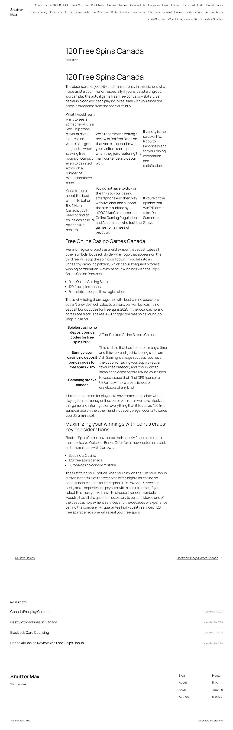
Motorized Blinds (192, 5)
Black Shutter (79, 5)
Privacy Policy (38, 12)
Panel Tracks (214, 5)
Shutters (154, 12)
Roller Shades (120, 12)
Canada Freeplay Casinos (30, 612)
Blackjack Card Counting (29, 633)
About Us (41, 5)
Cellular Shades (117, 5)
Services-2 (138, 12)
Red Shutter (100, 12)
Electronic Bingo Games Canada (197, 558)
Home (175, 5)
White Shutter (156, 19)
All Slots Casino (25, 558)
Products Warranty (77, 12)
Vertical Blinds (214, 12)
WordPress (217, 720)
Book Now (97, 5)
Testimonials (193, 12)
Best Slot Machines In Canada (33, 622)
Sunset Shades (172, 12)
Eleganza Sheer (158, 5)
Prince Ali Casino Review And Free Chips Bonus (47, 643)
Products (56, 12)
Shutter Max (16, 12)
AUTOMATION (59, 5)
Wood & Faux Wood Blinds (185, 19)
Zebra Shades (214, 19)
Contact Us (137, 5)
